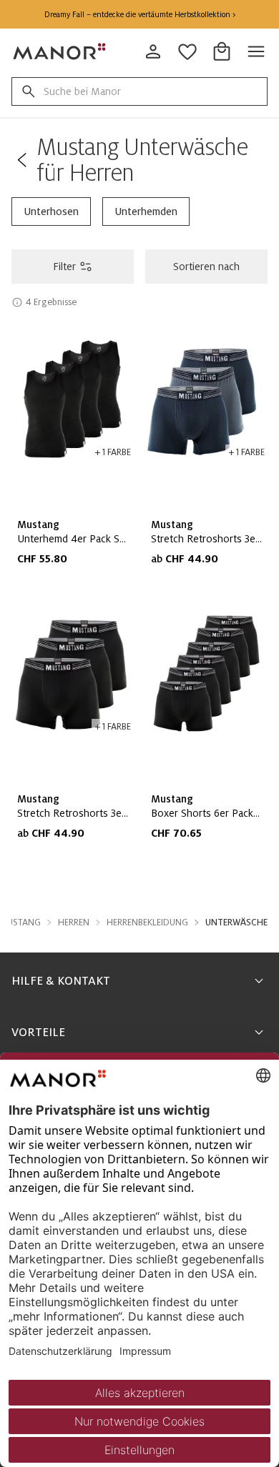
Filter (64, 266)
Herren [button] (73, 923)
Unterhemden (145, 211)
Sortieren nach (206, 266)
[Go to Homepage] (60, 51)
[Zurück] (21, 160)
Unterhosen (51, 211)
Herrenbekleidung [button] (147, 923)
